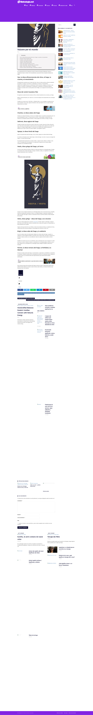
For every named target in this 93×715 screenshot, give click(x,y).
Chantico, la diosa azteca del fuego (26, 59)
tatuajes (19, 294)
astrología (23, 292)
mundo (35, 292)
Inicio (26, 5)
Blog (72, 5)
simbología (52, 292)
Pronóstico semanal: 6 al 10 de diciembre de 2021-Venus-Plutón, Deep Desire (69, 82)
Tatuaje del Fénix (53, 537)
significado (40, 292)
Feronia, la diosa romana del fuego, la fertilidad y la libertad (30, 67)
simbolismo (45, 292)
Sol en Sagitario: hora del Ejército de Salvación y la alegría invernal (68, 86)
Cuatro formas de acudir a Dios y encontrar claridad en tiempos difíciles (69, 63)
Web (18, 520)
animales (19, 292)
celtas (29, 292)
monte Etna (35, 221)
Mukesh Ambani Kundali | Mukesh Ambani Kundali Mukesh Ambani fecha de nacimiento (69, 68)
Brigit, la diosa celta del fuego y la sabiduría (28, 66)
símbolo (49, 292)
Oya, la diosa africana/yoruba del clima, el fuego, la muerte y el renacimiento (33, 57)
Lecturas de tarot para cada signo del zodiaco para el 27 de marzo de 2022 (40, 300)
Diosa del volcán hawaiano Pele (25, 58)
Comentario (19, 500)
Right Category (51, 533)
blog (26, 292)
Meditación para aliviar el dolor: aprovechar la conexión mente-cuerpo (69, 73)
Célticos (48, 5)
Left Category (21, 533)
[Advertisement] (46, 14)
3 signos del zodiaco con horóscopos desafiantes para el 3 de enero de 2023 (69, 45)
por (37, 292)
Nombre (19, 514)
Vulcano (22, 294)
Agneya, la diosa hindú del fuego (26, 62)
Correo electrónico (21, 517)
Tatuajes (55, 5)
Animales (33, 5)
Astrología (40, 5)
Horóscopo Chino (63, 5)
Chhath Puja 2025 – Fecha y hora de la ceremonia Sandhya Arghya (69, 32)
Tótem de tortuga (33, 635)
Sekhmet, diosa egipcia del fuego (26, 61)
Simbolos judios (46, 491)
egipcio (32, 292)
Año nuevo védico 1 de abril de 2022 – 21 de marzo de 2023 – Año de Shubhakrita (69, 50)
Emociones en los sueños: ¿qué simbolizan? (26, 298)
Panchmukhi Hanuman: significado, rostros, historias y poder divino (50, 333)
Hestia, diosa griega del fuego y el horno (27, 63)
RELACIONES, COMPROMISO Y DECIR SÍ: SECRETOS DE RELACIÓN (68, 41)
